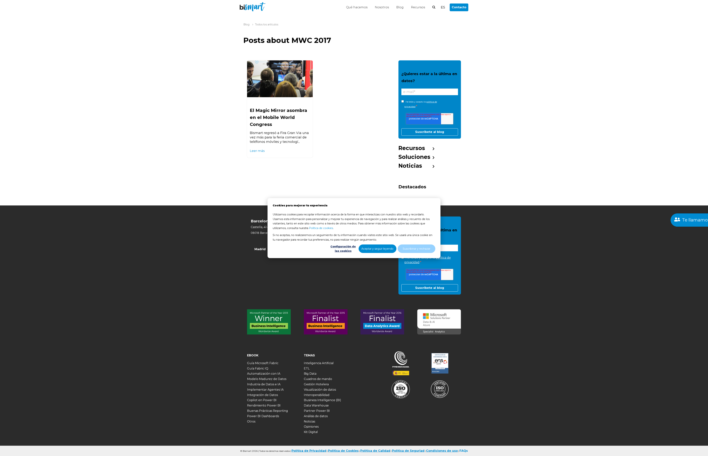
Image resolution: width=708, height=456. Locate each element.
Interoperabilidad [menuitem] (316, 395)
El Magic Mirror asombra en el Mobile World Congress (278, 117)
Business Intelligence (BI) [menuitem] (322, 400)
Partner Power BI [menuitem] (317, 411)
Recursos (418, 7)
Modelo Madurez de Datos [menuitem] (266, 379)
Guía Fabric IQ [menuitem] (257, 368)
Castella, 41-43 (261, 227)
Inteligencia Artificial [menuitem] (319, 363)
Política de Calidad (375, 451)
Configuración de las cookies (343, 249)
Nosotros (382, 7)
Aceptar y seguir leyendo (377, 248)
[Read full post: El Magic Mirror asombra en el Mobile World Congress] (280, 78)
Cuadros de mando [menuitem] (318, 379)
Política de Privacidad (308, 451)
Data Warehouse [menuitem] (316, 405)
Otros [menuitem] (251, 421)
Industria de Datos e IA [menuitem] (263, 384)
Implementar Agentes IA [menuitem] (265, 389)
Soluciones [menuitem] (414, 157)
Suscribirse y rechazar (416, 248)
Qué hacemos (356, 7)
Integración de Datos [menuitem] (262, 395)
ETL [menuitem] (307, 368)
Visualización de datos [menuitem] (320, 389)
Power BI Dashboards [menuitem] (263, 416)
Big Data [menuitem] (310, 373)
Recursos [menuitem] (411, 148)
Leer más (257, 151)
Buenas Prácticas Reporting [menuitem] (267, 411)
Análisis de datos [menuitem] (316, 416)
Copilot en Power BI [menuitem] (262, 400)
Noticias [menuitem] (410, 165)
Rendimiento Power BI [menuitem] (264, 405)
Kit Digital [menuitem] (311, 432)
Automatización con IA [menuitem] (263, 373)
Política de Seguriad (408, 451)
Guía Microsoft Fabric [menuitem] (262, 363)
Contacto (459, 7)
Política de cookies (321, 228)
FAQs (463, 451)
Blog (400, 7)
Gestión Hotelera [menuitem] (316, 384)
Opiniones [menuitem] (311, 426)
